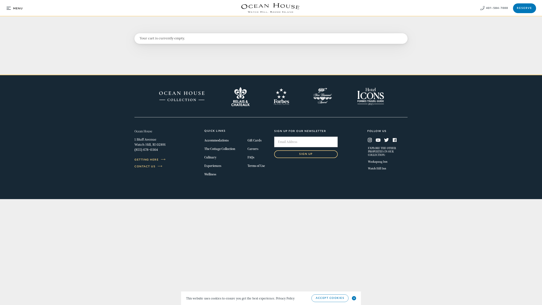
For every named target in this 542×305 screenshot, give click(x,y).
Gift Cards (254, 140)
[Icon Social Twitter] (386, 140)
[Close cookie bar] (354, 298)
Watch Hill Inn (377, 168)
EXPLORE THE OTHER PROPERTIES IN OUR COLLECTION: (382, 151)
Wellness (210, 174)
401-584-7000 (497, 8)
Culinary (210, 157)
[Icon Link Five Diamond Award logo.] (322, 96)
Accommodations (216, 140)
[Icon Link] (181, 96)
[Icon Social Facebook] (394, 140)
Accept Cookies (330, 298)
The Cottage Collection (219, 149)
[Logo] (271, 8)
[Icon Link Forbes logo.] (281, 96)
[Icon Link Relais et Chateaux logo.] (240, 96)
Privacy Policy (285, 298)
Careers (252, 149)
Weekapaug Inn (377, 162)
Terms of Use (256, 166)
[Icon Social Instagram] (369, 140)
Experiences (212, 166)
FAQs (250, 157)
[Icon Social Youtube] (378, 140)
